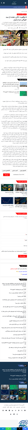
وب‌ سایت (25, 245)
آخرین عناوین (20, 14)
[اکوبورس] (14, 3)
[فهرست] (25, 3)
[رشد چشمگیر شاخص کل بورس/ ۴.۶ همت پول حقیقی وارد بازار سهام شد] (23, 397)
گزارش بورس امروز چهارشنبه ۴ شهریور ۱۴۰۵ (11, 92)
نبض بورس (18, 407)
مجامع (11, 407)
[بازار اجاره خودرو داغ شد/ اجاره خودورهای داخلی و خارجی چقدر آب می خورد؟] (14, 397)
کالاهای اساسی (6, 170)
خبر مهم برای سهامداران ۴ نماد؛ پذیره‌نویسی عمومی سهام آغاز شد (21, 206)
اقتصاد (22, 11)
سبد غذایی (14, 170)
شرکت (14, 407)
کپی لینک (6, 174)
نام (26, 234)
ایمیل (25, 240)
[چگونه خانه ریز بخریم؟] (7, 187)
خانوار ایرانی (22, 170)
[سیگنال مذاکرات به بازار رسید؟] (7, 200)
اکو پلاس (4, 407)
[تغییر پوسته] (1, 3)
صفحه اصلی (23, 407)
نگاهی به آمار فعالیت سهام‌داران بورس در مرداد (17, 7)
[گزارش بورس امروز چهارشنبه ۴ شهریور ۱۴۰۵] (23, 93)
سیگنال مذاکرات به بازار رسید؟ (8, 205)
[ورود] (4, 3)
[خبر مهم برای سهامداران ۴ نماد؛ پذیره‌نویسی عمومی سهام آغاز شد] (21, 200)
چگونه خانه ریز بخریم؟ (9, 192)
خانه (25, 11)
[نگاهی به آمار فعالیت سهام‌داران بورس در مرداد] (21, 187)
